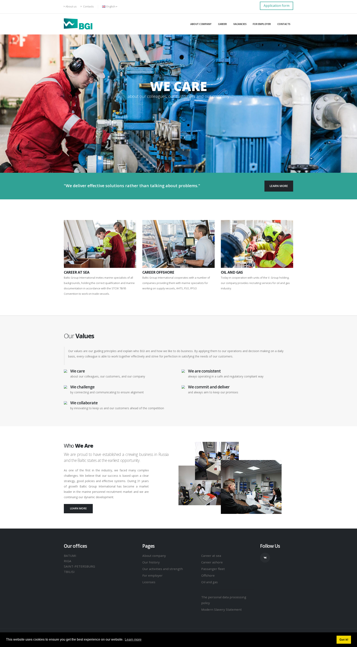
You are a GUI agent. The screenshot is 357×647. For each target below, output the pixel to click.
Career (222, 24)
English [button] (111, 6)
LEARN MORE (279, 186)
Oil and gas (209, 582)
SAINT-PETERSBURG (79, 566)
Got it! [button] (343, 639)
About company (201, 24)
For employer (262, 24)
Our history (151, 562)
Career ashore (212, 562)
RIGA (67, 561)
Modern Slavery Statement (221, 609)
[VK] (265, 558)
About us (71, 6)
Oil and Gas (232, 272)
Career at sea (211, 556)
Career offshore (158, 272)
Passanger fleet (213, 569)
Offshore (208, 575)
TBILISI (69, 572)
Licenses (148, 582)
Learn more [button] (133, 639)
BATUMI (70, 556)
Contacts (88, 6)
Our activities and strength (162, 569)
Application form (276, 5)
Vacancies (239, 24)
